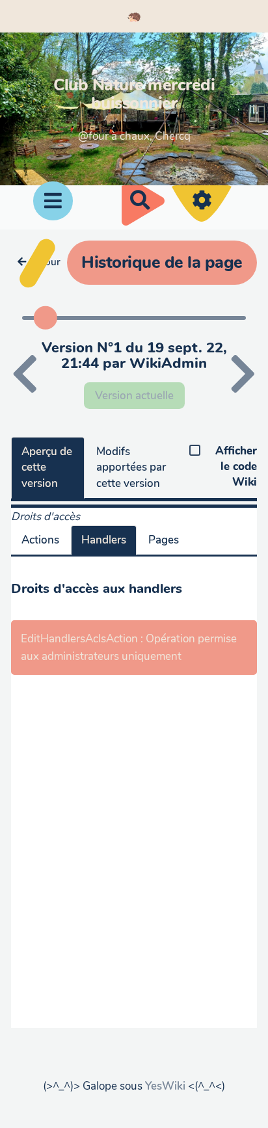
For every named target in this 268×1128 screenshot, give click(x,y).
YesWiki (165, 1086)
